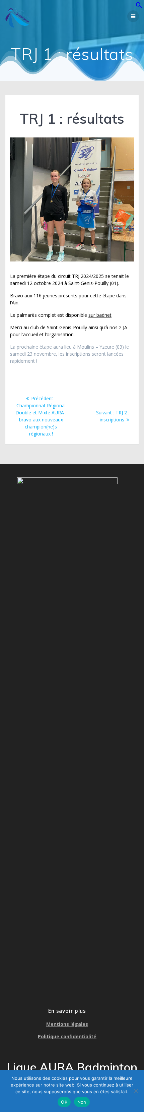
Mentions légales (67, 1024)
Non (81, 1102)
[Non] (135, 1091)
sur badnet (100, 315)
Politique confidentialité (67, 1036)
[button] (139, 6)
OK (64, 1102)
